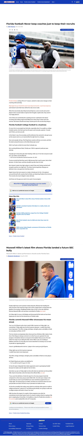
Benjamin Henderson (14, 256)
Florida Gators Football (18, 236)
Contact (41, 423)
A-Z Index (28, 428)
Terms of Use (42, 426)
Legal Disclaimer (70, 426)
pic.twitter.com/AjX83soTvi (26, 361)
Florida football (13, 101)
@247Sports (44, 346)
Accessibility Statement (15, 428)
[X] (72, 1)
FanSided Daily (69, 423)
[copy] (17, 30)
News (21, 2)
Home (10, 236)
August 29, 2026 (26, 363)
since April (42, 311)
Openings (28, 423)
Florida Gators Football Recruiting (21, 413)
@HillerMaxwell (18, 346)
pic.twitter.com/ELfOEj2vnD (19, 155)
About (17, 2)
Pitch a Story (12, 426)
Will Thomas (11, 26)
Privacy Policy (29, 426)
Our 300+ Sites (56, 423)
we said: (42, 373)
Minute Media (9, 432)
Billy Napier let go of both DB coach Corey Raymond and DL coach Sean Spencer (30, 106)
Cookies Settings (43, 428)
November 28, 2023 (32, 157)
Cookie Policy (56, 426)
